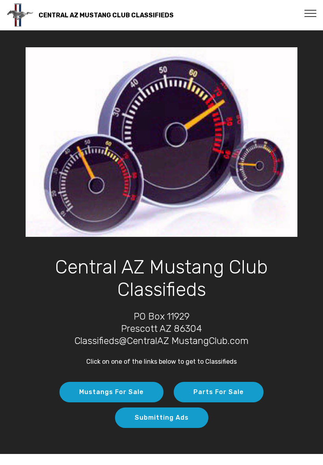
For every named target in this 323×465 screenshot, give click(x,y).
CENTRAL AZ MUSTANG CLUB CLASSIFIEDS (106, 15)
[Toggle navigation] (310, 13)
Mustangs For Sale (111, 392)
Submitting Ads (162, 417)
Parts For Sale (218, 392)
